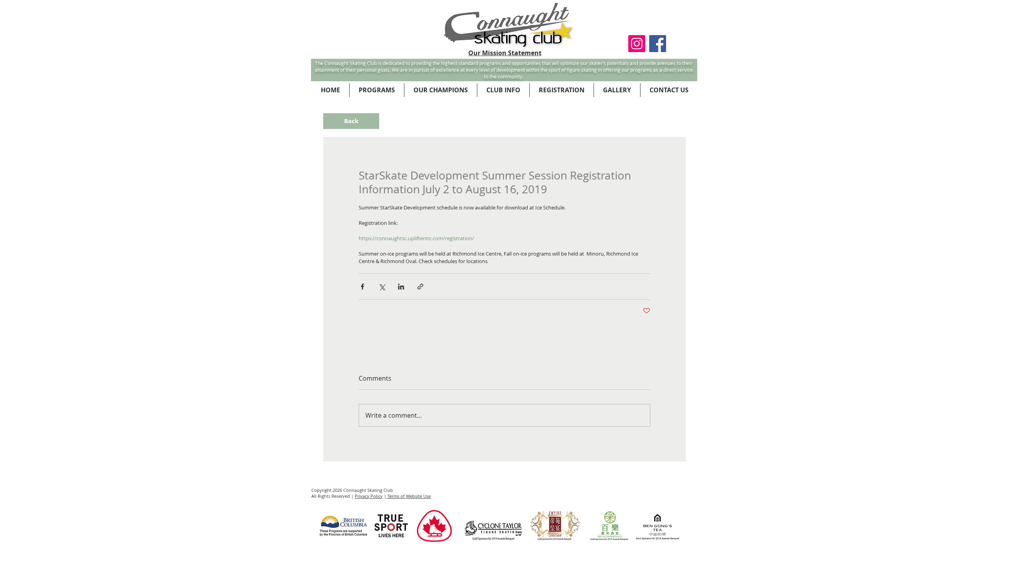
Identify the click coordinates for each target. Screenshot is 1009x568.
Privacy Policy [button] (369, 496)
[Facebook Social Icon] (657, 43)
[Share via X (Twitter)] (381, 286)
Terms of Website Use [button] (408, 496)
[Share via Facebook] (362, 286)
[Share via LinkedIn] (401, 286)
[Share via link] (420, 286)
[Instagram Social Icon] (636, 43)
